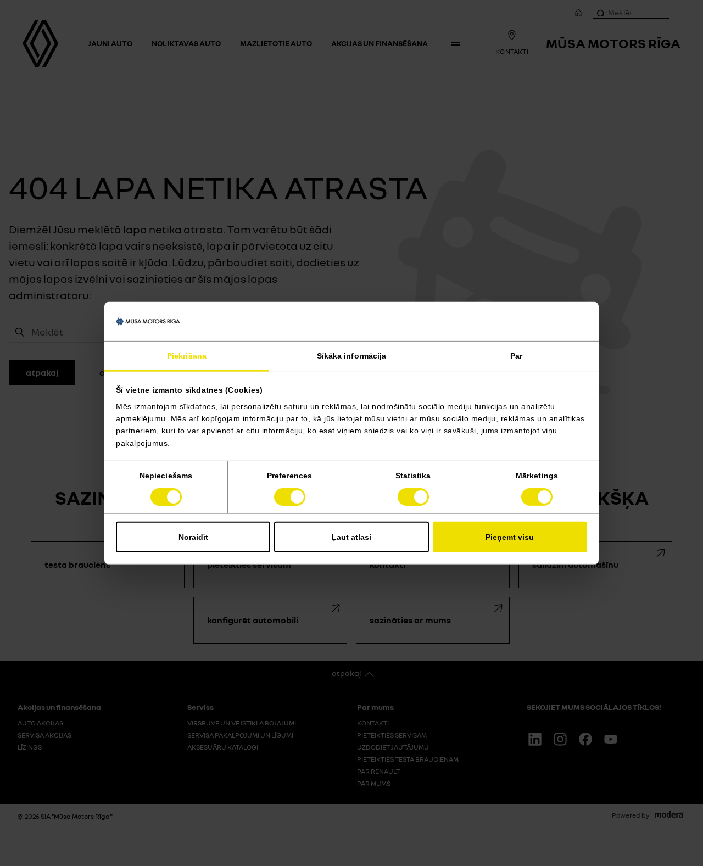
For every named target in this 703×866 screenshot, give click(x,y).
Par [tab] (516, 355)
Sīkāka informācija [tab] (352, 355)
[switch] (289, 497)
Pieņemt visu (510, 537)
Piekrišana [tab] (187, 355)
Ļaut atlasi (351, 537)
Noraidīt (193, 537)
